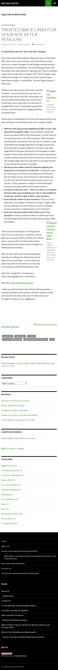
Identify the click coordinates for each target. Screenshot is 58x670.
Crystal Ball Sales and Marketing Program (20, 573)
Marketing (5, 494)
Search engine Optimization (36, 339)
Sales (3, 504)
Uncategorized (7, 523)
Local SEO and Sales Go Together (14, 610)
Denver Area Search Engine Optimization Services (23, 637)
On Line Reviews (8, 499)
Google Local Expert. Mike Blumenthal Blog (19, 415)
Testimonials (8, 596)
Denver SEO (20, 336)
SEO (52, 339)
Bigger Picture (7, 465)
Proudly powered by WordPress (12, 667)
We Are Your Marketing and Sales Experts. (19, 551)
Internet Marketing (9, 490)
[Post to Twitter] (2, 326)
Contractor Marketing (10, 475)
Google (32, 336)
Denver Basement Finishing (12, 405)
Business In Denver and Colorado (15, 401)
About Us (5, 546)
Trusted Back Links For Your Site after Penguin (28, 34)
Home (3, 541)
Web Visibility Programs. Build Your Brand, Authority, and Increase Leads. (30, 557)
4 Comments (39, 44)
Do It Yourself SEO (9, 485)
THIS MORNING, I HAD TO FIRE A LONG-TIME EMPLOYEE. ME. (28, 363)
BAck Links (8, 336)
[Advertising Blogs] (6, 653)
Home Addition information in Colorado (18, 420)
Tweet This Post (11, 326)
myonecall (25, 44)
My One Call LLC (10, 3)
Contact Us (6, 568)
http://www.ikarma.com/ (22, 282)
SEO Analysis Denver (10, 514)
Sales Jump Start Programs (13, 564)
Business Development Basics (15, 620)
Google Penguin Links (12, 339)
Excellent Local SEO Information (14, 410)
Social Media (6, 518)
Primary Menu (55, 3)
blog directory (21, 656)
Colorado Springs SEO (10, 470)
